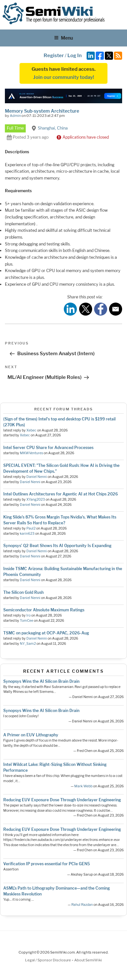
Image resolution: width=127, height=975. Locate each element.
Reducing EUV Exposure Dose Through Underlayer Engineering (62, 799)
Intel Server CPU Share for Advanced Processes (48, 447)
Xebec (31, 430)
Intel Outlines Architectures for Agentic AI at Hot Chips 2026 (60, 494)
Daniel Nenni (36, 477)
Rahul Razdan (82, 905)
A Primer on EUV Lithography (30, 734)
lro (28, 615)
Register (54, 55)
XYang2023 (35, 499)
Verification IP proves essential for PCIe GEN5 (46, 863)
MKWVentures (31, 453)
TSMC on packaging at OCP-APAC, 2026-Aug (46, 633)
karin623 (27, 533)
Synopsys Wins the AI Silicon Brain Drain (41, 681)
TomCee (26, 621)
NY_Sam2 (28, 644)
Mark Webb (83, 786)
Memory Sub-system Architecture (42, 111)
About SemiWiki (88, 960)
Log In (74, 55)
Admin (15, 115)
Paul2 (30, 528)
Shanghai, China (53, 128)
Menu (67, 38)
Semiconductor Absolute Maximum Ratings (43, 609)
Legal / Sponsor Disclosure (48, 960)
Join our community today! (63, 77)
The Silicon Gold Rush (23, 592)
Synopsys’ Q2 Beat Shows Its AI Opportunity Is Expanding (57, 545)
